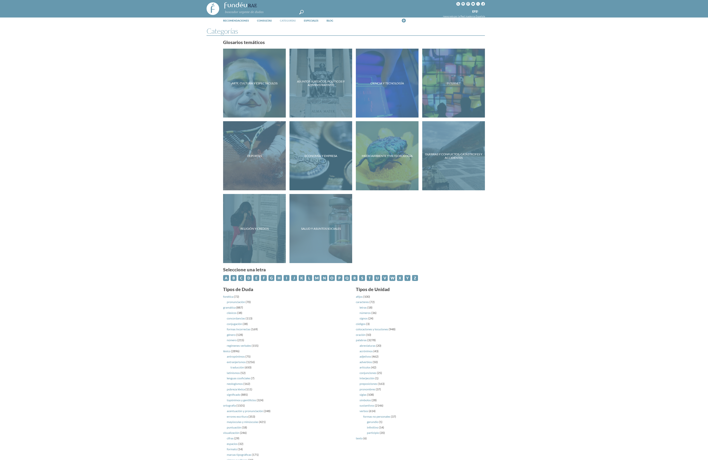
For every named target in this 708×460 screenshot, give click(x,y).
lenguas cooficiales (238, 378)
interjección (367, 378)
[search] (301, 12)
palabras (361, 340)
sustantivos (367, 405)
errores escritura (237, 416)
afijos (359, 296)
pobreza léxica (236, 389)
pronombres (367, 389)
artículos (365, 367)
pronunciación (236, 302)
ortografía (229, 405)
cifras (230, 438)
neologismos (235, 383)
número (232, 340)
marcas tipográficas (239, 454)
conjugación (234, 324)
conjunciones (368, 373)
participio (373, 432)
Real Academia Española (472, 16)
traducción (237, 367)
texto (359, 438)
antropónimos (236, 356)
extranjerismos (236, 362)
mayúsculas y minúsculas (242, 422)
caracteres (362, 302)
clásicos (232, 312)
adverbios (366, 362)
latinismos (233, 373)
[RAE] (482, 11)
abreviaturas (368, 345)
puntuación (234, 427)
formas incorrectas (238, 329)
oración (360, 334)
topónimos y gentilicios (241, 400)
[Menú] (404, 20)
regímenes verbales (239, 345)
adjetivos (365, 356)
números (365, 312)
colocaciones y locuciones (372, 329)
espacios (232, 443)
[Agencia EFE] (475, 12)
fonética (228, 296)
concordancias (236, 318)
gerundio (372, 422)
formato (232, 449)
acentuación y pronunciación (245, 411)
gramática (229, 307)
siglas (363, 394)
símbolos (365, 400)
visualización (231, 432)
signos (364, 318)
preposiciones (368, 383)
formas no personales (376, 416)
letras (363, 307)
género (231, 334)
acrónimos (366, 351)
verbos (364, 411)
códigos (361, 324)
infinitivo (372, 427)
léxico (226, 351)
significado (233, 394)
